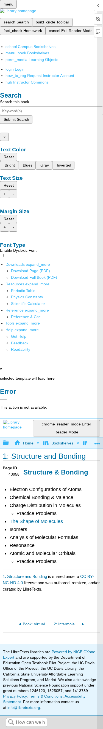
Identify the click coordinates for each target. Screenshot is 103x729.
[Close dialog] (3, 399)
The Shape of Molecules (36, 521)
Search (11, 722)
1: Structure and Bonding (25, 576)
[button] (19, 343)
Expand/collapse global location (97, 441)
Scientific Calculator (28, 303)
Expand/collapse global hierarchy (9, 443)
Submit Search (16, 119)
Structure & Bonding (55, 472)
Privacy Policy (15, 696)
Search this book (14, 102)
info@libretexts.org (23, 707)
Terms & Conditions (46, 696)
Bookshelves (62, 443)
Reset (9, 157)
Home (28, 443)
